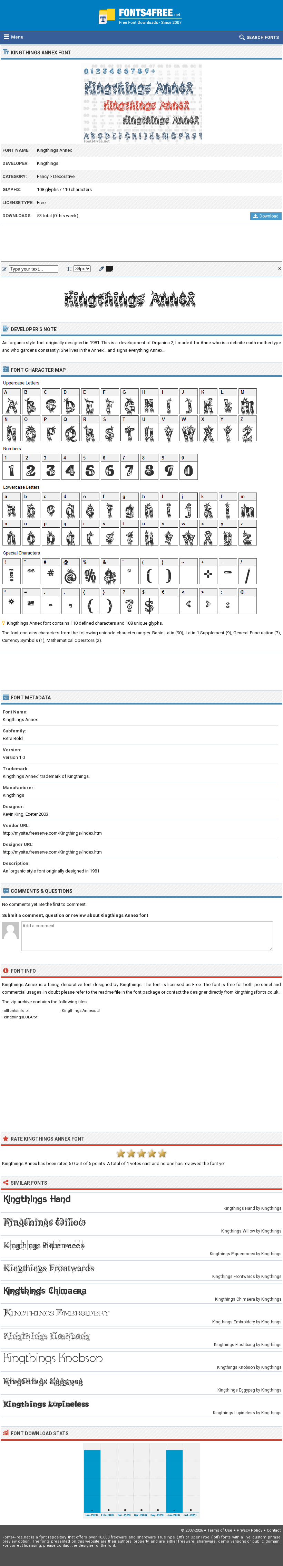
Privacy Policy (249, 1530)
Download (269, 216)
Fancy (43, 176)
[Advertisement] (141, 243)
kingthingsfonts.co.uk (257, 992)
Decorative (64, 176)
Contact (274, 1530)
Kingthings (47, 163)
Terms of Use (219, 1530)
